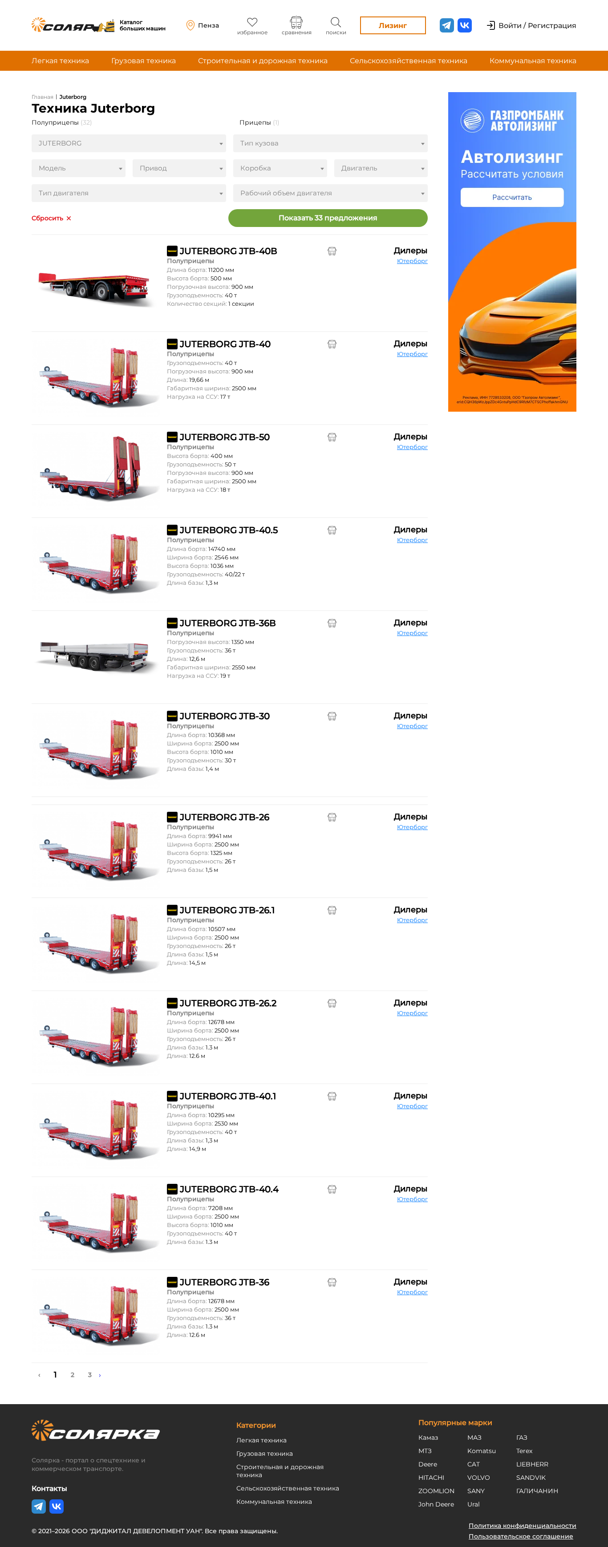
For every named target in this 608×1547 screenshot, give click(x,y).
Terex (524, 1451)
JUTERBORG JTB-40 (225, 344)
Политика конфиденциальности (522, 1526)
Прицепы (259, 122)
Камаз (428, 1438)
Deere (427, 1464)
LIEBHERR (532, 1464)
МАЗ (474, 1438)
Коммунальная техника (533, 61)
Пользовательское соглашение (521, 1536)
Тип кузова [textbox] (259, 143)
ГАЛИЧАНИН (537, 1491)
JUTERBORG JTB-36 (224, 1282)
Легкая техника (60, 61)
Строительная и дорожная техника (263, 61)
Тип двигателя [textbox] (64, 193)
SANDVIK (531, 1478)
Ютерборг (412, 260)
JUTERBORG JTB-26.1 (227, 910)
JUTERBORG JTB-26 (224, 817)
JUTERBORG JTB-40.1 (228, 1096)
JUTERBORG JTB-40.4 (229, 1189)
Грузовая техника (143, 61)
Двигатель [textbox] (359, 168)
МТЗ (425, 1451)
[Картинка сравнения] (332, 251)
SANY (476, 1491)
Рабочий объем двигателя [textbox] (286, 193)
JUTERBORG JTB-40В (228, 251)
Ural (473, 1504)
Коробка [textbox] (255, 168)
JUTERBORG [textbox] (60, 143)
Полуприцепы (62, 122)
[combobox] (129, 143)
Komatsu (481, 1451)
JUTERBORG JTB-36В (228, 623)
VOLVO (478, 1478)
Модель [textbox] (52, 168)
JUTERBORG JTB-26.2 (228, 1003)
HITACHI (431, 1478)
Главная (42, 96)
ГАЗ (521, 1438)
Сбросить (47, 218)
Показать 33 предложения (328, 218)
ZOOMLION (436, 1491)
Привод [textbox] (153, 168)
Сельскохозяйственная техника (408, 61)
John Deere (436, 1504)
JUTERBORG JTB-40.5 (229, 530)
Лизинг (393, 25)
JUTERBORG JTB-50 (225, 437)
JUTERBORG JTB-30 (225, 716)
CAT (473, 1464)
